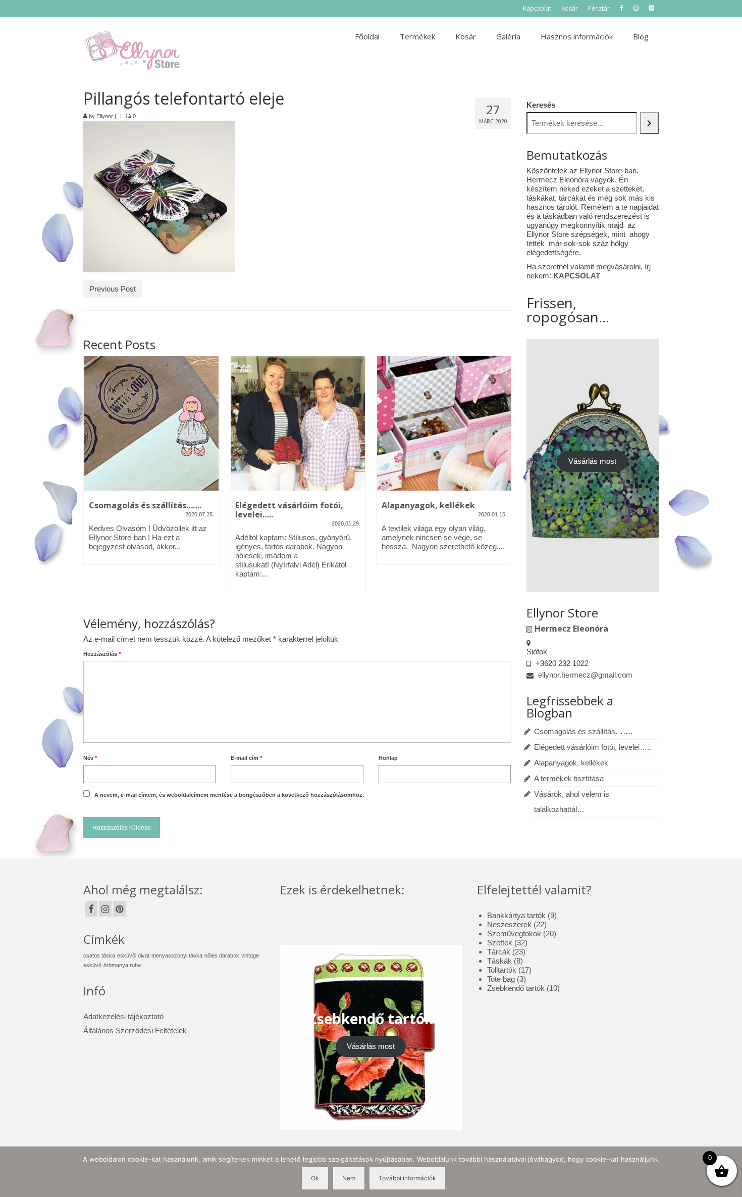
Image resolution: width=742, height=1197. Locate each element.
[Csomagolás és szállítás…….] (151, 423)
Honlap (388, 758)
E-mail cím (246, 758)
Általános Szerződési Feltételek (135, 1030)
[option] (151, 465)
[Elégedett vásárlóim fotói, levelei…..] (297, 423)
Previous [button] (92, 479)
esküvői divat (133, 955)
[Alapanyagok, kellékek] (444, 423)
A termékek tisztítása (569, 778)
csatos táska (99, 955)
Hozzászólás (102, 654)
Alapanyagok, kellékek (571, 762)
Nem (348, 1178)
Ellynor (104, 116)
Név (90, 758)
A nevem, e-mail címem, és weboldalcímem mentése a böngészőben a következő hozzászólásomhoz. (229, 795)
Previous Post (112, 288)
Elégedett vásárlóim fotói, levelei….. (592, 747)
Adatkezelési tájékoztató (123, 1016)
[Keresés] (649, 123)
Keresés (540, 105)
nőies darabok (221, 955)
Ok (315, 1178)
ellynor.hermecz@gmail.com (584, 675)
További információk (407, 1178)
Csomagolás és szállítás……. (583, 731)
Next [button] (502, 479)
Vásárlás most (592, 461)
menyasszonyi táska (176, 955)
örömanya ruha (122, 965)
